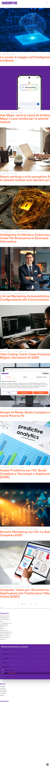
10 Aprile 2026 (4, 173)
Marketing (14, 112)
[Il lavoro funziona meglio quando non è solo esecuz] (37, 708)
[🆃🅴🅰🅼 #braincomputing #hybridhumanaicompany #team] (22, 742)
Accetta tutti (40, 392)
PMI (1, 628)
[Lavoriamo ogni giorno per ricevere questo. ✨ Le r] (37, 716)
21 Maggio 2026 (5, 54)
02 (25, 604)
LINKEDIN (2, 686)
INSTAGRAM (3, 691)
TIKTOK (2, 695)
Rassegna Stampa (5, 632)
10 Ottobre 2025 (5, 467)
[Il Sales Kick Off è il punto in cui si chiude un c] (37, 742)
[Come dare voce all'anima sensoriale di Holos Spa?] (37, 725)
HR (12, 173)
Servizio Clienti (4, 635)
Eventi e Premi (4, 619)
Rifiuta (9, 392)
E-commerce (3, 617)
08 (31, 604)
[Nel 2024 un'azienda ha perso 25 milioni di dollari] (7, 734)
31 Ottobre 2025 (5, 293)
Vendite (2, 639)
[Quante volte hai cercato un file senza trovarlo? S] (22, 725)
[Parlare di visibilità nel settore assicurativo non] (7, 725)
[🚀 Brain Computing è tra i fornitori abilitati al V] (22, 708)
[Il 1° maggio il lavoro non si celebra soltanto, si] (37, 734)
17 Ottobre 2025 (5, 409)
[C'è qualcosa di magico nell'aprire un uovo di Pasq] (7, 742)
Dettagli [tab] (25, 377)
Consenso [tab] (8, 377)
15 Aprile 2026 (4, 112)
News (13, 54)
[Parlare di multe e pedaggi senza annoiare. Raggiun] (22, 734)
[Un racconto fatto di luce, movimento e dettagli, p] (22, 716)
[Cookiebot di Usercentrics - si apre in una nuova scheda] (43, 373)
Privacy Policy (12, 673)
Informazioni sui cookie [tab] (41, 377)
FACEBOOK (3, 689)
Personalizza (24, 392)
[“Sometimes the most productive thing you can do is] (7, 708)
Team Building (4, 637)
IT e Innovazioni (17, 293)
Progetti (2, 630)
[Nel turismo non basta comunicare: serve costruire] (7, 716)
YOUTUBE (2, 693)
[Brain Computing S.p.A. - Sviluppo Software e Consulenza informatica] (9, 3)
